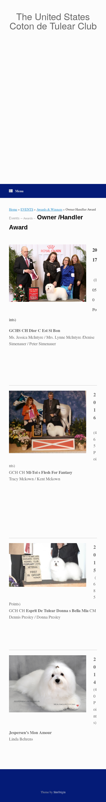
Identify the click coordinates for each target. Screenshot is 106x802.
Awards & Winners (49, 209)
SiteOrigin (60, 792)
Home (13, 209)
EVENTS (27, 209)
